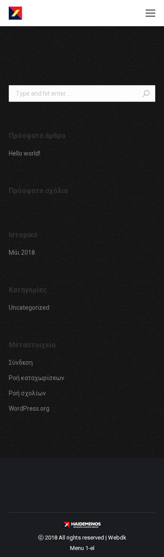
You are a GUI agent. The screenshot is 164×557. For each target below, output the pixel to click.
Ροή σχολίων (27, 393)
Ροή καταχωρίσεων (36, 377)
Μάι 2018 (22, 252)
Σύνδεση (21, 362)
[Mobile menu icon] (150, 13)
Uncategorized (29, 307)
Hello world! (24, 153)
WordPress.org (29, 408)
